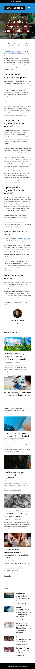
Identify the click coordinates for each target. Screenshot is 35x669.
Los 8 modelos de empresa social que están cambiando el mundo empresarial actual (16, 436)
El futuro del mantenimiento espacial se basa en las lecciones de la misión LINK (23, 598)
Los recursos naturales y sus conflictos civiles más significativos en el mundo (15, 356)
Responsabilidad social (17, 17)
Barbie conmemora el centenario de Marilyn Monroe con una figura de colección (23, 628)
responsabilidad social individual (13, 51)
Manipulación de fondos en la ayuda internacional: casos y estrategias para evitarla (16, 513)
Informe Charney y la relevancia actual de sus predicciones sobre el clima (17, 395)
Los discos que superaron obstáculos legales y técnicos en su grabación (17, 475)
